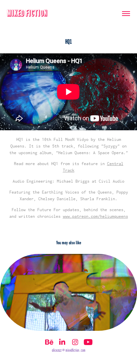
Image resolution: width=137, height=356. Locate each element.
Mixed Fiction (27, 13)
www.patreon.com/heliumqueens (95, 216)
